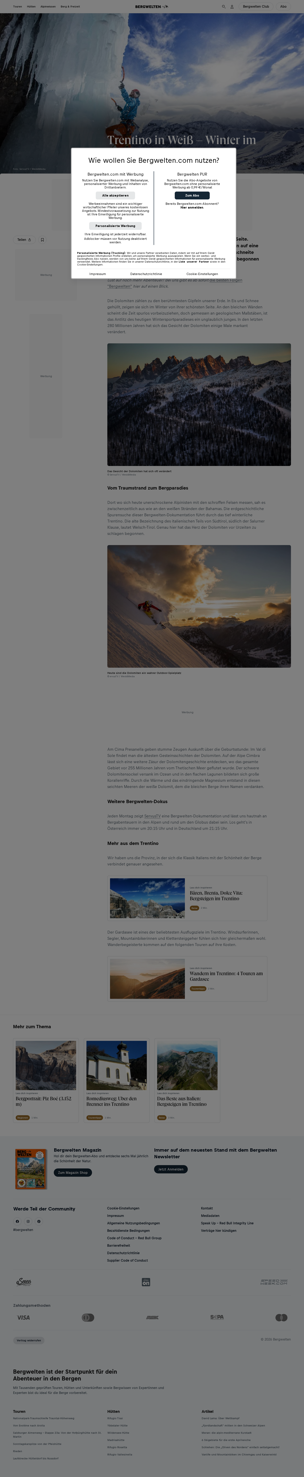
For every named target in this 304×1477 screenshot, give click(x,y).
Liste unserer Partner (194, 261)
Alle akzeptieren (115, 195)
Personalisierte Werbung (115, 226)
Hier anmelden (192, 207)
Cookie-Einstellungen (202, 274)
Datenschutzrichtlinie (146, 274)
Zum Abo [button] (192, 195)
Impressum (97, 274)
